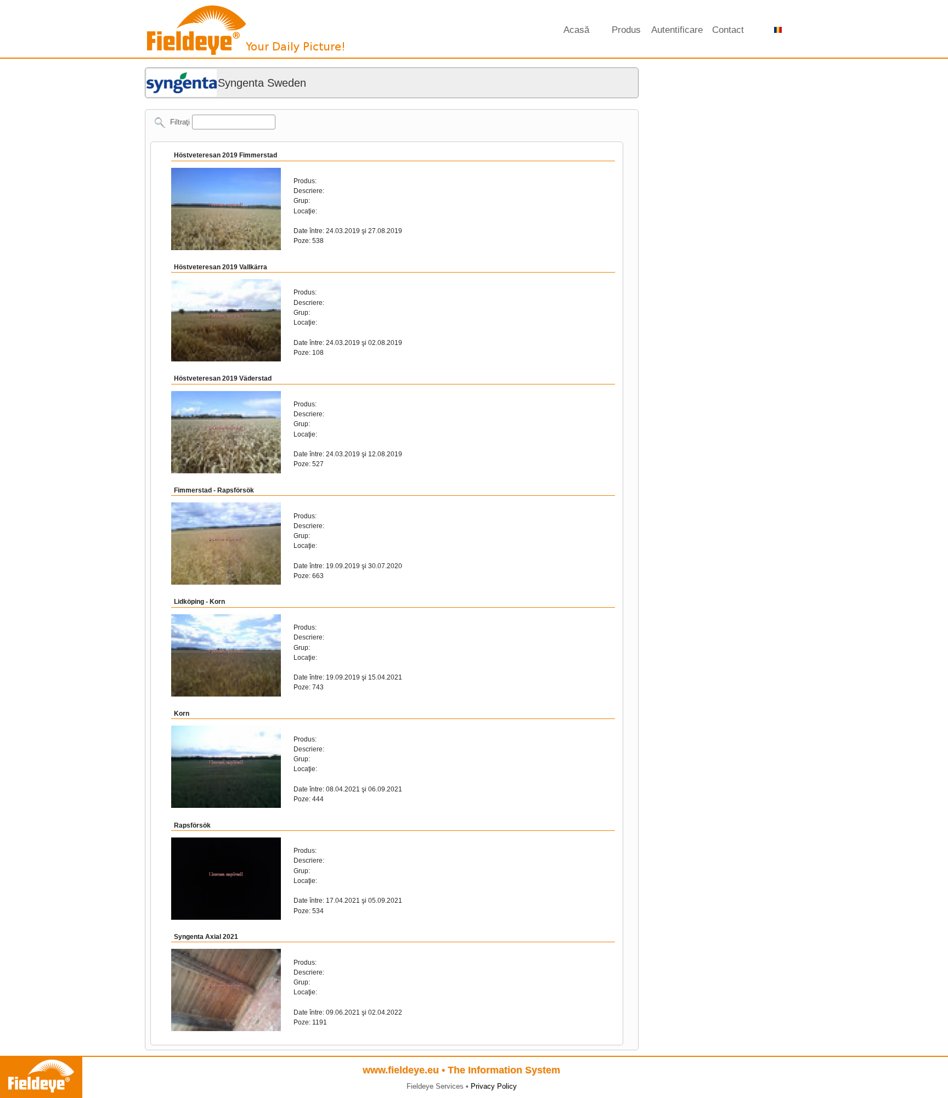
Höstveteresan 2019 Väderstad (223, 378)
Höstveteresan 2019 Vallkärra (220, 267)
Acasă (576, 30)
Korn (181, 713)
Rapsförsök (192, 825)
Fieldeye (246, 33)
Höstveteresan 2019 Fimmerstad (225, 155)
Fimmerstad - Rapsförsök (214, 490)
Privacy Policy (494, 1086)
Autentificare (677, 30)
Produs (626, 30)
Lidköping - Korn (199, 601)
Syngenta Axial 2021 (206, 936)
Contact (728, 30)
